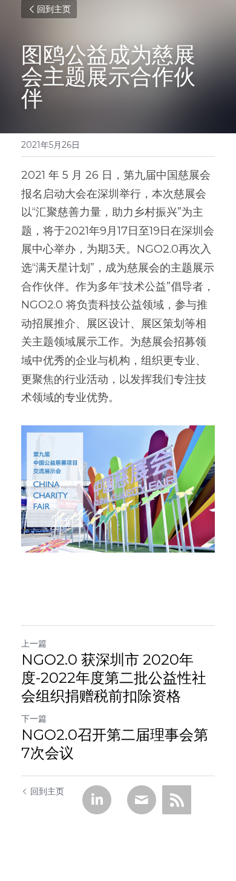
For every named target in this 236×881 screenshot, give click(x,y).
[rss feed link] (176, 799)
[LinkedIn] (96, 799)
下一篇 (34, 718)
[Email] (141, 799)
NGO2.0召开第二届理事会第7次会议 (114, 744)
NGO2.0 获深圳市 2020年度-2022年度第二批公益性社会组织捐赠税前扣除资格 (113, 678)
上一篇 (34, 643)
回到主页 (54, 9)
